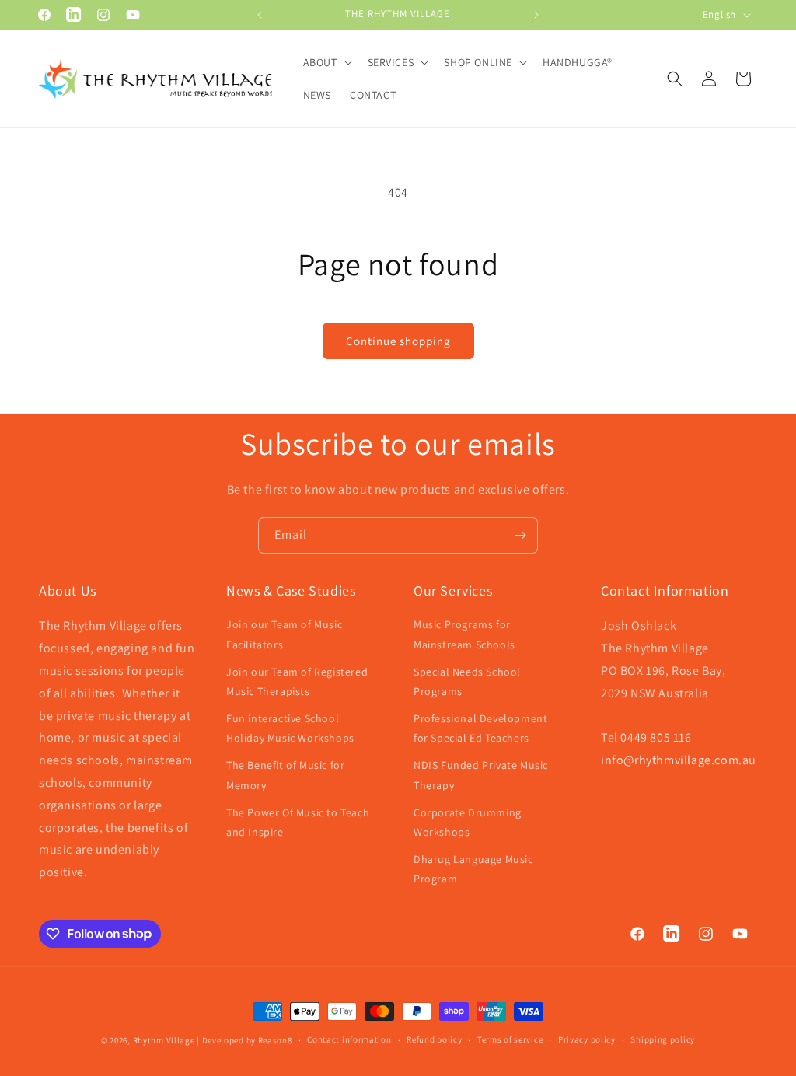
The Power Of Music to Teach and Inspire (297, 822)
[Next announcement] (536, 15)
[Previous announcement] (260, 15)
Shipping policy (662, 1039)
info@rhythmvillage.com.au (678, 760)
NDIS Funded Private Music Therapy (481, 774)
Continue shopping (398, 341)
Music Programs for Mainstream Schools (464, 634)
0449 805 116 (655, 737)
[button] (326, 62)
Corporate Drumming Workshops (468, 822)
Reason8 (275, 1040)
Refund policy (434, 1039)
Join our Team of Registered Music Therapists (297, 681)
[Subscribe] (520, 535)
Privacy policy (587, 1039)
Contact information (349, 1039)
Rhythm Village (164, 1040)
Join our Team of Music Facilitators (284, 634)
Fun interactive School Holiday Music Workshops (290, 728)
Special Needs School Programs (467, 681)
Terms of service (510, 1039)
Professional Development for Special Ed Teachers (480, 728)
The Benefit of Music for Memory (285, 774)
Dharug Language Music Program (473, 869)
